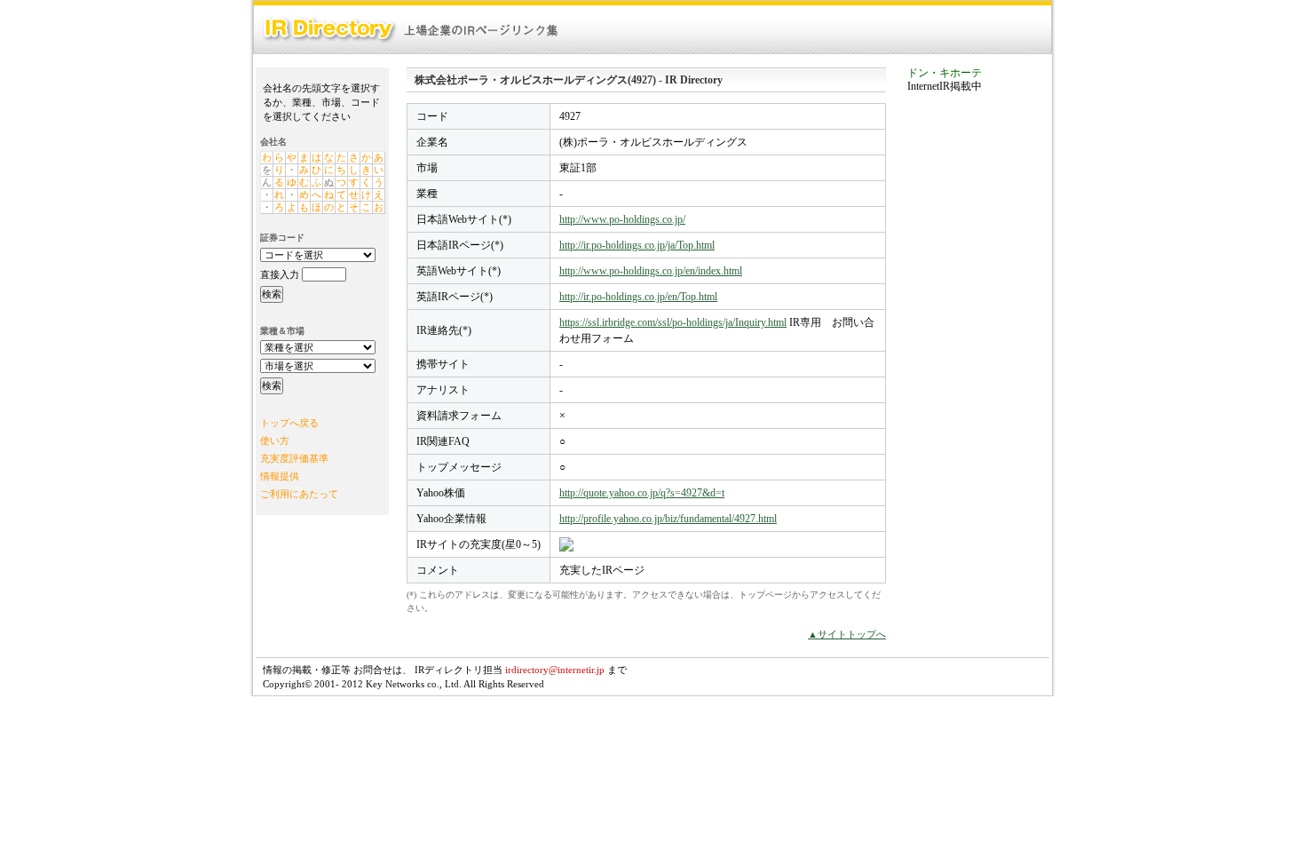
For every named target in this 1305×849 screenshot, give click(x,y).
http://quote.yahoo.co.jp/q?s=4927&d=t (641, 493)
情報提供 (279, 476)
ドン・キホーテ (944, 73)
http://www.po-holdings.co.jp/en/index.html (650, 271)
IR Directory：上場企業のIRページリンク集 (411, 30)
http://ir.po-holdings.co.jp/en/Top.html (638, 296)
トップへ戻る (289, 422)
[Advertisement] (978, 376)
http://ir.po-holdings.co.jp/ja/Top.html (637, 245)
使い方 (274, 440)
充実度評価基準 (294, 458)
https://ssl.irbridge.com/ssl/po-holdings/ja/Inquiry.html (673, 322)
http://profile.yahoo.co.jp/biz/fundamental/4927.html (668, 518)
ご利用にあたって (299, 493)
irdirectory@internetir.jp (555, 669)
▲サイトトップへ (847, 634)
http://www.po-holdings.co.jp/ (622, 219)
